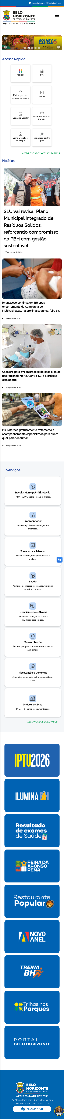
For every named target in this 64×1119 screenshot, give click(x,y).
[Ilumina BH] (32, 795)
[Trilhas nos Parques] (32, 1007)
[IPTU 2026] (32, 760)
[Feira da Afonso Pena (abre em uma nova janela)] (32, 866)
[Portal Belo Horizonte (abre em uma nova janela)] (32, 1042)
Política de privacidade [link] (25, 1103)
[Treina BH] (32, 971)
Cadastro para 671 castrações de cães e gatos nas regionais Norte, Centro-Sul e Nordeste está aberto (31, 375)
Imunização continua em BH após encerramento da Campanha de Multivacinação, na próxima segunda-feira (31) (31, 306)
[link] (33, 722)
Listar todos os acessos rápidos (41, 153)
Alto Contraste (55, 3)
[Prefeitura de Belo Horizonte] (18, 15)
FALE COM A (34, 1109)
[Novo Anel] (32, 936)
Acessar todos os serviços (41, 722)
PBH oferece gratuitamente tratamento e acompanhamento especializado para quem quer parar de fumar (30, 434)
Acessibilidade (38, 3)
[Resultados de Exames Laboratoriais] (32, 830)
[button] (5, 47)
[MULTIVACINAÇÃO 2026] (32, 42)
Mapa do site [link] (44, 1103)
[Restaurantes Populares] (32, 901)
